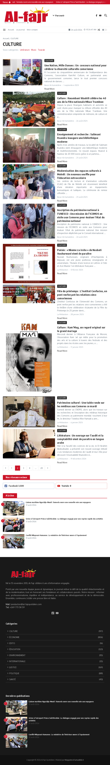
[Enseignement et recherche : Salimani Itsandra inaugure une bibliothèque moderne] (29, 145)
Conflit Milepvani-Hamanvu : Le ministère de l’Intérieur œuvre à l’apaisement (56, 535)
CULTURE (49, 60)
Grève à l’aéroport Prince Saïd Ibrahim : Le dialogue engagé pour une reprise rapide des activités (64, 519)
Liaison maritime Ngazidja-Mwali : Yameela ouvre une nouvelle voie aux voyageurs (58, 502)
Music (33, 50)
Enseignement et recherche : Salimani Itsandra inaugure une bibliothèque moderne (79, 138)
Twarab (41, 50)
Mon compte (32, 30)
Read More (49, 89)
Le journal (20, 30)
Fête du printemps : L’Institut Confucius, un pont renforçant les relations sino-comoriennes (82, 294)
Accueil (11, 30)
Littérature (25, 50)
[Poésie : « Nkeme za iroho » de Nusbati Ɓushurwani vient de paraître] (29, 263)
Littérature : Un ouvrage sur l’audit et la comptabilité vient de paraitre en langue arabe (80, 439)
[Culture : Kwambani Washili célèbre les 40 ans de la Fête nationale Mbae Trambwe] (29, 109)
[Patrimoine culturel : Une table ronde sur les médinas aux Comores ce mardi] (29, 411)
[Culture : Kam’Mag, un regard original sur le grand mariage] (29, 358)
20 (41, 468)
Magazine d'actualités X (74, 760)
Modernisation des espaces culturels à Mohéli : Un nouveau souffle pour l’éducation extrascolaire (79, 174)
